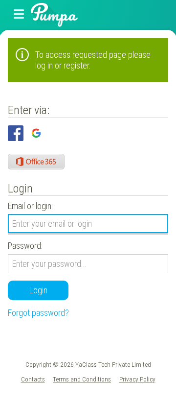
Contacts (33, 379)
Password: (25, 245)
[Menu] (19, 14)
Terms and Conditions (82, 379)
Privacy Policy (137, 379)
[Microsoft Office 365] (36, 161)
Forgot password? (38, 313)
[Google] (36, 133)
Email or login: (30, 206)
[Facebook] (15, 133)
